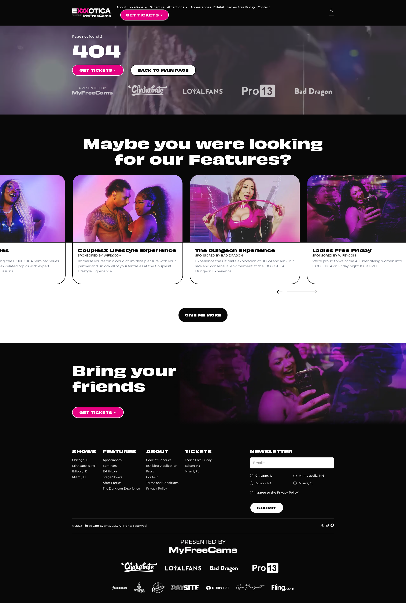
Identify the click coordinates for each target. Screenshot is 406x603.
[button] (280, 292)
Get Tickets (142, 14)
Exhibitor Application (161, 466)
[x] (322, 525)
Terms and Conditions (162, 483)
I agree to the (277, 492)
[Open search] (331, 10)
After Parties (112, 483)
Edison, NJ (79, 471)
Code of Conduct (158, 460)
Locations (136, 7)
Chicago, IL (80, 460)
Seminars (110, 466)
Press (150, 471)
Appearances (201, 7)
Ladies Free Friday (241, 7)
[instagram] (327, 525)
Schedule (157, 7)
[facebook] (332, 525)
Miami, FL (79, 477)
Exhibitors (110, 471)
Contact (264, 7)
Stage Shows (112, 477)
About (121, 7)
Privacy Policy (156, 488)
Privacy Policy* (288, 492)
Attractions (175, 7)
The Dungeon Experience (121, 488)
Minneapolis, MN (84, 466)
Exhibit (218, 7)
